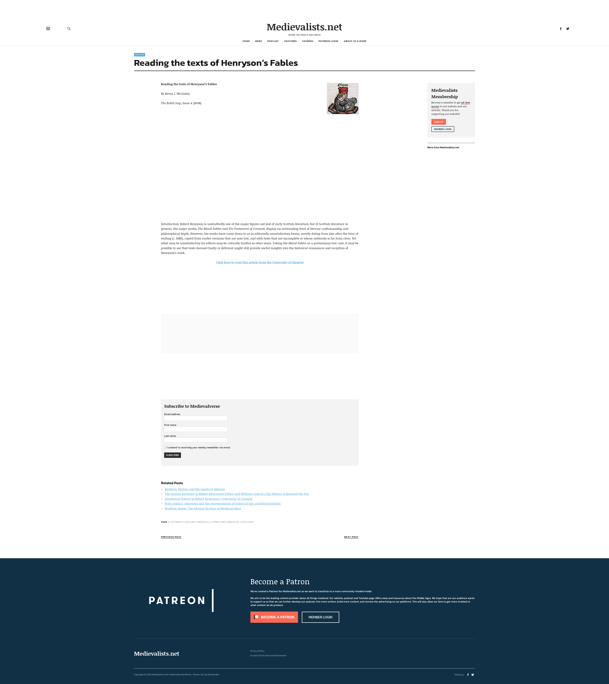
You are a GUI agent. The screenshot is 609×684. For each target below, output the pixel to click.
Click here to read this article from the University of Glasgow (260, 262)
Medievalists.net (304, 26)
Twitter (567, 28)
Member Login (443, 129)
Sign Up (438, 122)
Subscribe (172, 455)
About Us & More (355, 41)
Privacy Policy (257, 651)
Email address (172, 414)
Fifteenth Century (183, 522)
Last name (170, 436)
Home (246, 41)
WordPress (186, 674)
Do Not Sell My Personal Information (268, 655)
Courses (307, 41)
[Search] (69, 28)
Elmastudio (213, 674)
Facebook (560, 28)
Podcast (273, 41)
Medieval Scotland (241, 522)
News (258, 41)
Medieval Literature (211, 522)
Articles (139, 54)
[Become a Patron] (274, 622)
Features (290, 41)
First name (170, 425)
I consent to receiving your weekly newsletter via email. (198, 447)
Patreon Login (328, 41)
